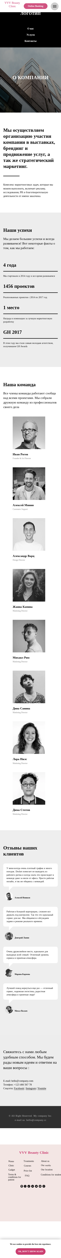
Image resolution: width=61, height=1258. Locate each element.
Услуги (31, 34)
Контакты (31, 41)
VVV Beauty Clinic (12, 4)
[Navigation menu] (54, 6)
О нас (30, 28)
